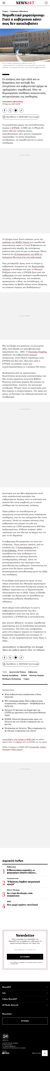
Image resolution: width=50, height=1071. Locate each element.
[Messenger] (15, 110)
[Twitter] (10, 110)
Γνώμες (5, 11)
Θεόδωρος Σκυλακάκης (11, 679)
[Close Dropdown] (47, 987)
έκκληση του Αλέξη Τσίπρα (16, 242)
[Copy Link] (21, 110)
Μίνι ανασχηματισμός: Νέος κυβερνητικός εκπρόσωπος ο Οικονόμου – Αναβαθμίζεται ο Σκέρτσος (25, 703)
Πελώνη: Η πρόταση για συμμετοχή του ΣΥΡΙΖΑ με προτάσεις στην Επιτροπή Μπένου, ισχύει (25, 712)
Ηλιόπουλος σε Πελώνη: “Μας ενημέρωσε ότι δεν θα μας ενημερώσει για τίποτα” (25, 729)
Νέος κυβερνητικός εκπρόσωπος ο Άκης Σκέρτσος (23, 695)
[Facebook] (4, 110)
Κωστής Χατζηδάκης (10, 675)
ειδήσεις (40, 650)
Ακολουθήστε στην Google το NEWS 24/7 (18, 739)
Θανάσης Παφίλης (37, 352)
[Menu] (3, 3)
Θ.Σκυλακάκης (25, 548)
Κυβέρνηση (32, 672)
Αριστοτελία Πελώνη (17, 672)
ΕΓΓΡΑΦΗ (25, 1021)
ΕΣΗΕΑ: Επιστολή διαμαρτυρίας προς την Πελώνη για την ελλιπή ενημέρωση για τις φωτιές (24, 722)
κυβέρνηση (8, 275)
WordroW (6, 750)
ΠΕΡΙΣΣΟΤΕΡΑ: (8, 690)
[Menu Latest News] (46, 3)
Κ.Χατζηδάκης (9, 551)
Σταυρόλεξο (34, 747)
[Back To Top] (45, 1053)
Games (13, 747)
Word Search (17, 750)
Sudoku (43, 747)
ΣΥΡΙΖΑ (15, 128)
